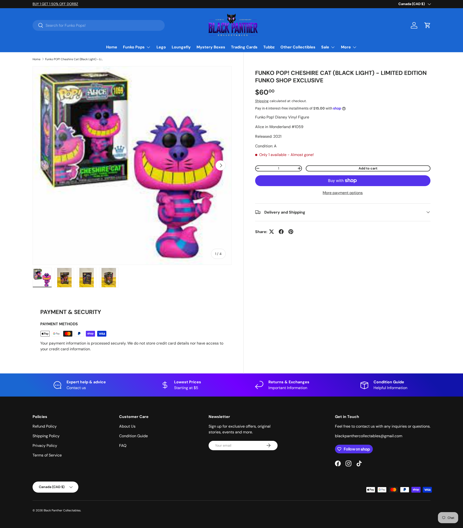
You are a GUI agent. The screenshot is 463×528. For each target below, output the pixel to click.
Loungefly (181, 47)
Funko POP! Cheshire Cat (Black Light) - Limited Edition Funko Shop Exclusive (74, 59)
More (346, 47)
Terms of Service (47, 455)
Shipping (262, 100)
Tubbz (269, 47)
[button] (427, 25)
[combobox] (99, 25)
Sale (325, 47)
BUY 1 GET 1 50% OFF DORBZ (75, 4)
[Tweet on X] (271, 231)
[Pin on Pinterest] (291, 231)
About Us (127, 426)
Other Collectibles (297, 47)
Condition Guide (133, 435)
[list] (132, 165)
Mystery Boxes (211, 47)
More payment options (343, 192)
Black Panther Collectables (62, 510)
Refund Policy (45, 426)
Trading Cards (244, 47)
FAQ (122, 445)
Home (111, 47)
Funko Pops (134, 47)
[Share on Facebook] (281, 231)
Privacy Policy (45, 445)
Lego (161, 47)
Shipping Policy (46, 435)
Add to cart (368, 168)
